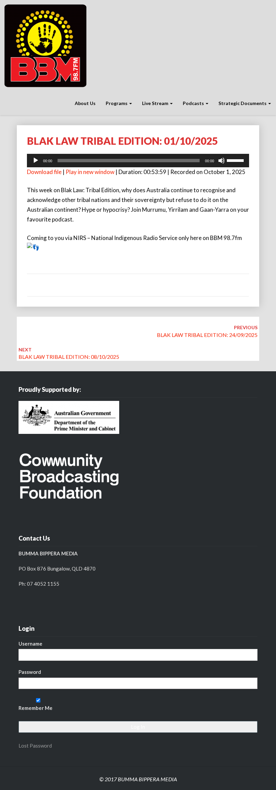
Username (30, 644)
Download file (44, 171)
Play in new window (90, 171)
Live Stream (155, 103)
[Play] (35, 160)
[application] (138, 160)
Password (30, 672)
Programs (117, 103)
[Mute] (221, 160)
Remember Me (36, 708)
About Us (85, 103)
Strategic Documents (243, 103)
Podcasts (194, 103)
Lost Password (35, 746)
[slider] (236, 160)
